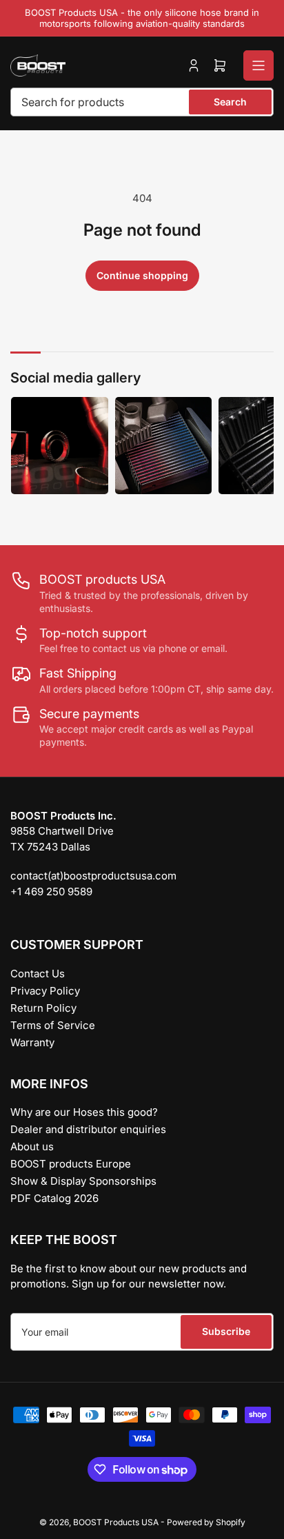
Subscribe (226, 1331)
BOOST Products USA (116, 1522)
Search (230, 102)
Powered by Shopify (206, 1522)
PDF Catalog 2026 (54, 1198)
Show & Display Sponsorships (83, 1181)
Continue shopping (142, 275)
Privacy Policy (45, 990)
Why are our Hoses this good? (84, 1112)
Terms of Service (52, 1025)
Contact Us (37, 973)
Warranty (32, 1042)
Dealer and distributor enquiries (88, 1129)
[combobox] (142, 102)
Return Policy (43, 1008)
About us (32, 1146)
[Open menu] (258, 65)
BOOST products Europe (70, 1163)
